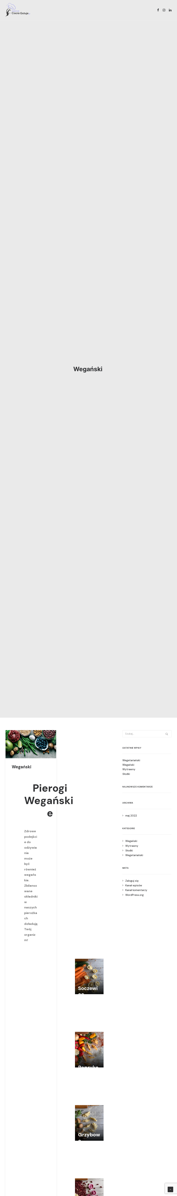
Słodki (126, 774)
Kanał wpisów (133, 885)
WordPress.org (134, 895)
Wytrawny (129, 769)
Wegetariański (132, 760)
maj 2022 (131, 815)
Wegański (22, 767)
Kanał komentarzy (136, 890)
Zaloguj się (132, 881)
